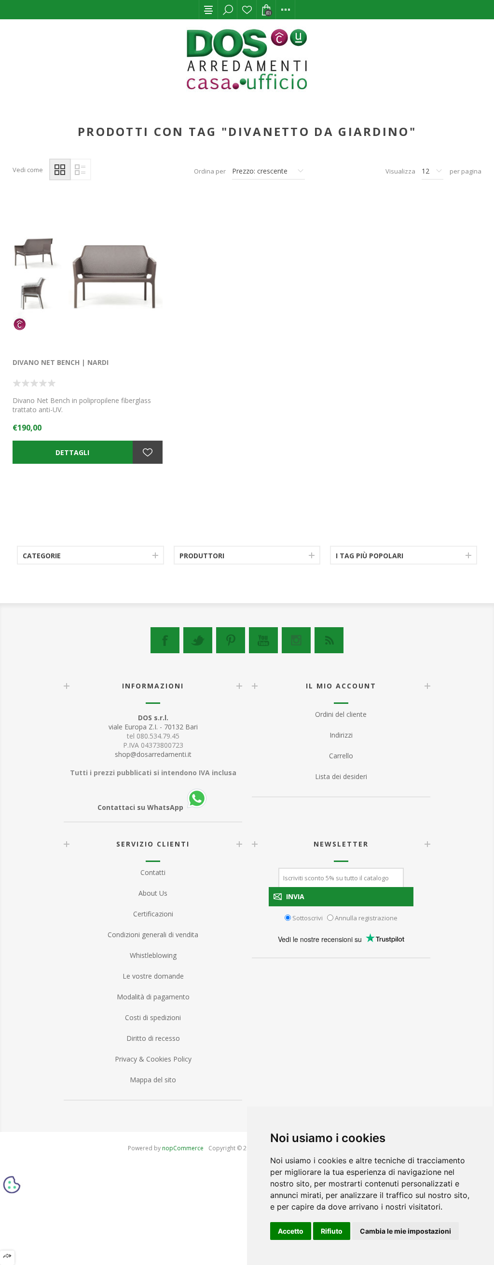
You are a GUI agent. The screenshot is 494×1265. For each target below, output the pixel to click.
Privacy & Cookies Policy (153, 1058)
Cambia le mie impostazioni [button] (405, 1231)
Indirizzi (341, 735)
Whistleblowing (153, 955)
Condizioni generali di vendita (153, 934)
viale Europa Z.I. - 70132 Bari (153, 722)
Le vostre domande (153, 976)
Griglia (60, 169)
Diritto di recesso (153, 1038)
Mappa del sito (153, 1079)
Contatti (152, 872)
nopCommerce (183, 1148)
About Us (152, 893)
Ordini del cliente (341, 714)
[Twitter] (197, 640)
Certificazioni (153, 913)
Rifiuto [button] (332, 1231)
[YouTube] (263, 640)
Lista (80, 169)
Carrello (341, 755)
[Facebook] (165, 640)
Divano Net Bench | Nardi (61, 362)
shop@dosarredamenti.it (153, 754)
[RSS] (329, 640)
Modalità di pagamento (153, 996)
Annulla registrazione (366, 917)
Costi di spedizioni (153, 1017)
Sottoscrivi (307, 917)
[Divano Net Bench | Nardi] (88, 273)
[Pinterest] (230, 640)
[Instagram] (296, 640)
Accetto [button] (290, 1231)
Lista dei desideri (247, 9)
